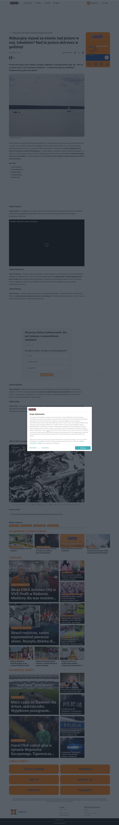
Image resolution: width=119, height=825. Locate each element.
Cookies (39, 443)
